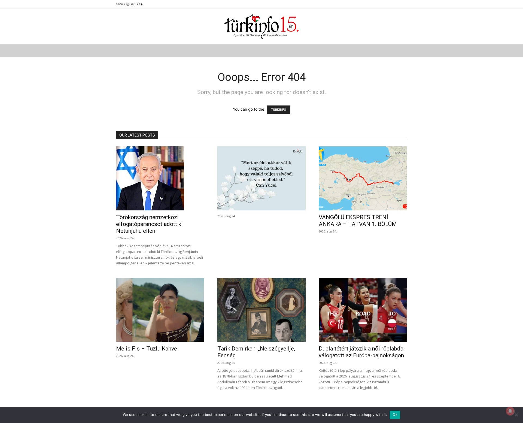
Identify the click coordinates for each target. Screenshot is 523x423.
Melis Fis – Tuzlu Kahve (146, 348)
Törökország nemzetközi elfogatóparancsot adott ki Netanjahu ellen (149, 224)
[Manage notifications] (510, 411)
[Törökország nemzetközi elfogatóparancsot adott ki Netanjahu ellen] (160, 178)
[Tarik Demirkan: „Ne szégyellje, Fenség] (261, 310)
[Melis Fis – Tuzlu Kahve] (160, 310)
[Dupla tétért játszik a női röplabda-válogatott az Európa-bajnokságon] (363, 310)
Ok (395, 414)
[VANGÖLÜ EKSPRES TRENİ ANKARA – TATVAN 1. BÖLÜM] (363, 178)
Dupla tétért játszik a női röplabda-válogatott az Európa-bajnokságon (362, 352)
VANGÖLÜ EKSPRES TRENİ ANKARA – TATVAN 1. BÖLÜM (358, 220)
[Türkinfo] (261, 26)
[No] (516, 415)
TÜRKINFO (278, 109)
